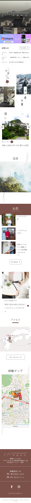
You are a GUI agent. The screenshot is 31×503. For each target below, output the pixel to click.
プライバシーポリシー (15, 493)
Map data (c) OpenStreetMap (25, 424)
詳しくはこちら (14, 357)
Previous (2, 127)
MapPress (19, 424)
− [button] (27, 421)
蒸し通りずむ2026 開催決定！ (13, 62)
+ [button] (27, 419)
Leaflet (16, 424)
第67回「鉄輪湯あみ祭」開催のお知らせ (15, 53)
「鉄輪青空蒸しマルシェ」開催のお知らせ (15, 58)
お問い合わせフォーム (17, 477)
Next (29, 127)
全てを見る (23, 48)
